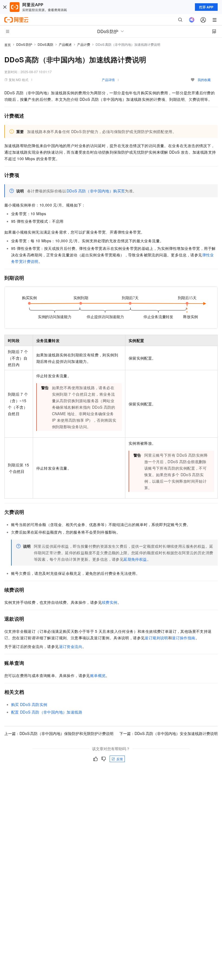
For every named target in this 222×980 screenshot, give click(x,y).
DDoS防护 (24, 44)
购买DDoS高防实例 (29, 704)
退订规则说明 (156, 637)
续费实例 (109, 602)
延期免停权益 (135, 559)
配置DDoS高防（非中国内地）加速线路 (46, 712)
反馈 (119, 758)
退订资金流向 (70, 646)
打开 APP (206, 7)
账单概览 (98, 675)
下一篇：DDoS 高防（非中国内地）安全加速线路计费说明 (168, 733)
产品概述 (65, 44)
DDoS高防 (46, 44)
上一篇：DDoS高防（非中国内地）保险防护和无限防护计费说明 (58, 733)
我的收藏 (204, 79)
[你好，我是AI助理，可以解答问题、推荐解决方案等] (191, 19)
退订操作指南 (183, 637)
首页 (7, 44)
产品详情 (108, 79)
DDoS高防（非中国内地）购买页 (96, 191)
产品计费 (83, 44)
